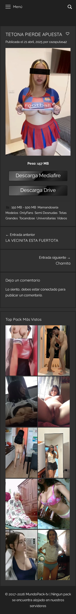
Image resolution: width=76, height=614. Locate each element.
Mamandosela (48, 207)
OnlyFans (26, 213)
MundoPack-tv (37, 594)
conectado (49, 289)
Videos (62, 218)
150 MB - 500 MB (23, 207)
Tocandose (27, 218)
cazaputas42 (58, 42)
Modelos (11, 213)
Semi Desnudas (46, 213)
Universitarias (46, 218)
